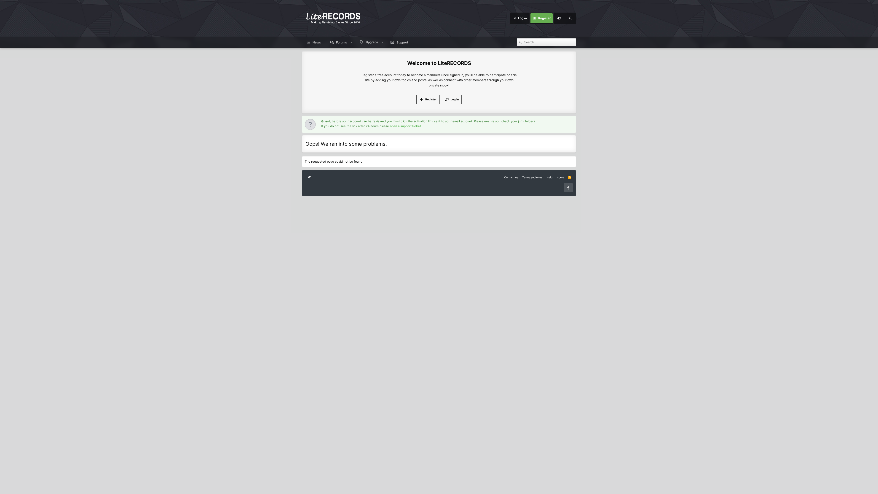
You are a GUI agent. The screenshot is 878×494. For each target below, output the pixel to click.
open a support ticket (405, 126)
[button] (351, 42)
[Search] (570, 18)
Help (549, 177)
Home (560, 177)
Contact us (511, 177)
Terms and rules (532, 177)
